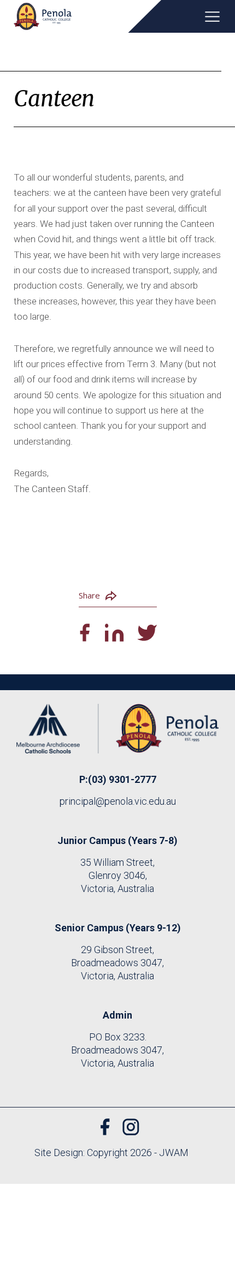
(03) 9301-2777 (122, 779)
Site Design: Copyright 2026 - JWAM (111, 1152)
